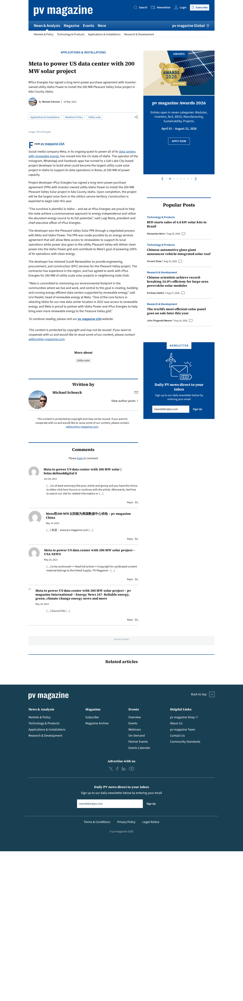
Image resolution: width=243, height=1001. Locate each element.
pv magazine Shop (182, 717)
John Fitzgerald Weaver (159, 320)
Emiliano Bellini (155, 293)
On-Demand (136, 735)
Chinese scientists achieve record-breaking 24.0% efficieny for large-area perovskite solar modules (177, 281)
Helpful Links (181, 709)
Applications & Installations (104, 34)
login (80, 458)
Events (88, 25)
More (102, 25)
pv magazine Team (182, 729)
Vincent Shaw (154, 261)
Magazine (71, 25)
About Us (176, 723)
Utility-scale (94, 117)
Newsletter (164, 7)
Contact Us (177, 735)
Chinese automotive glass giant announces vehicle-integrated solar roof (178, 252)
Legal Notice (150, 822)
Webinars (134, 729)
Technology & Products (70, 34)
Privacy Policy (126, 822)
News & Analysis (47, 25)
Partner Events (138, 741)
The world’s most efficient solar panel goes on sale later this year (176, 311)
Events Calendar (139, 748)
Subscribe (92, 717)
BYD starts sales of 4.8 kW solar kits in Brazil (177, 224)
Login (183, 7)
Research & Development (139, 34)
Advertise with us (121, 761)
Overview (134, 717)
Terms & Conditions (97, 822)
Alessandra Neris (156, 234)
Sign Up (197, 409)
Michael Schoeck (51, 102)
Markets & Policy (43, 34)
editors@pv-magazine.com (46, 339)
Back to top (199, 694)
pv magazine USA (52, 144)
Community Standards (185, 741)
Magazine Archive (97, 723)
